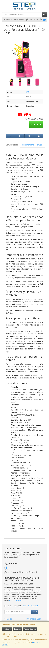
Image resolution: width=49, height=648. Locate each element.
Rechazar (17, 629)
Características (12, 145)
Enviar (35, 612)
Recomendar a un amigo (32, 145)
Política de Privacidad (15, 600)
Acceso (20, 19)
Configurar (7, 629)
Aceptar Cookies (30, 629)
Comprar (36, 124)
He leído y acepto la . (22, 606)
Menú (9, 19)
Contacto (33, 19)
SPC (27, 92)
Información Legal (33, 619)
